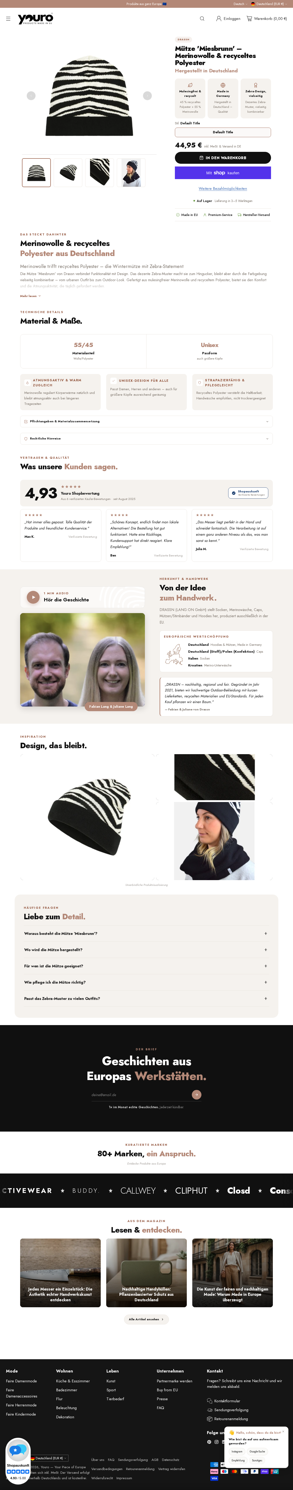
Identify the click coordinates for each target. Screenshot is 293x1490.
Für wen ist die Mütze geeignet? (53, 966)
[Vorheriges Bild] (31, 95)
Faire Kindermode (21, 1414)
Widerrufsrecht (102, 1478)
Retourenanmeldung (231, 1419)
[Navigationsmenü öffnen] (8, 18)
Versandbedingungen (106, 1468)
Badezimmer (66, 1390)
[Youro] (35, 18)
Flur (59, 1399)
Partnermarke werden (174, 1381)
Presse (162, 1399)
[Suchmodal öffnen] (202, 18)
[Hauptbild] (87, 817)
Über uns (97, 1459)
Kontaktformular (227, 1401)
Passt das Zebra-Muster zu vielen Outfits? (62, 998)
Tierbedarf (115, 1399)
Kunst (110, 1381)
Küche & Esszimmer (73, 1381)
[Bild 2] (68, 172)
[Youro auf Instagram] (216, 1442)
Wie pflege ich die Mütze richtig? (55, 982)
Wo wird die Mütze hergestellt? (53, 949)
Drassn (183, 39)
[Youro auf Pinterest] (209, 1442)
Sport (111, 1390)
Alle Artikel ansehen (144, 1319)
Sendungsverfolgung (231, 1410)
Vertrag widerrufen (171, 1468)
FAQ (160, 1408)
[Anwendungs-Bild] (214, 841)
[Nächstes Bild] (147, 95)
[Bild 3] (99, 172)
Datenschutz (170, 1459)
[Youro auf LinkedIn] (224, 1442)
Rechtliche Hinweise (45, 438)
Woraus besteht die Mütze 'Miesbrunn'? (61, 933)
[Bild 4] (131, 172)
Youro (45, 1467)
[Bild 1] (36, 172)
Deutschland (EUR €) (270, 4)
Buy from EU (167, 1390)
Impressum (124, 1478)
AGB (155, 1459)
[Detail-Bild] (214, 777)
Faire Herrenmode (21, 1405)
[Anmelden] (196, 1095)
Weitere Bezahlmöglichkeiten (223, 188)
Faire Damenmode (21, 1381)
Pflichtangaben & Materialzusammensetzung (65, 421)
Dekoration (65, 1417)
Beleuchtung (66, 1408)
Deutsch (239, 4)
